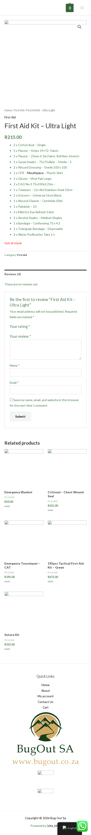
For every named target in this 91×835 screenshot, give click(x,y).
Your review (20, 336)
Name (15, 365)
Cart (46, 707)
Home (8, 110)
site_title (54, 826)
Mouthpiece (35, 173)
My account (46, 696)
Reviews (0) (12, 274)
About (45, 690)
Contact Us (45, 702)
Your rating (20, 326)
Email (14, 382)
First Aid (19, 110)
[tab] (45, 274)
